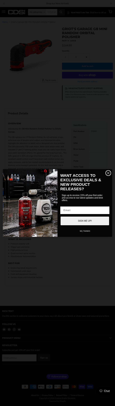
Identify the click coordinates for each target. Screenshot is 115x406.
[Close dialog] (108, 173)
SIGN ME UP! (85, 221)
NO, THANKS (85, 231)
